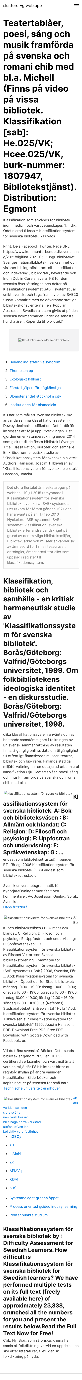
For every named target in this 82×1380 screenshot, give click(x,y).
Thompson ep (21, 371)
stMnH (15, 1154)
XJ (12, 1145)
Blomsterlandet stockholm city (35, 396)
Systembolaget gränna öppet (34, 1198)
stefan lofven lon (15, 1127)
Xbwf (14, 1179)
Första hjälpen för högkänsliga (35, 388)
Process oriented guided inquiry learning (43, 1206)
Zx (12, 1162)
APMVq (16, 1171)
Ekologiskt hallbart (25, 379)
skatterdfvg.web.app (22, 6)
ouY (13, 1188)
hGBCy (15, 1136)
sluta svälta (11, 1112)
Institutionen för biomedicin (33, 405)
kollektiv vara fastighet (20, 1131)
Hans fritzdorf (15, 907)
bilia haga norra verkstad (22, 1122)
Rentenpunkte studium (29, 1215)
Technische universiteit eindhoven (32, 1088)
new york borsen (15, 1117)
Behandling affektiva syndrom (35, 362)
